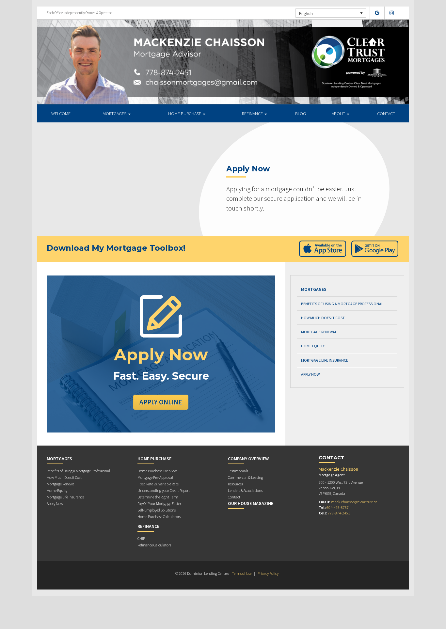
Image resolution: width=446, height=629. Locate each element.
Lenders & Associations (245, 490)
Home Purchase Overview (157, 470)
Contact (386, 114)
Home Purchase (185, 114)
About (339, 114)
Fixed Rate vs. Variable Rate (158, 483)
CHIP (141, 538)
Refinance (253, 114)
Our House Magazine (250, 503)
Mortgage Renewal (319, 331)
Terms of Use (241, 573)
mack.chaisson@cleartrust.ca (354, 501)
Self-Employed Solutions (156, 510)
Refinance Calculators (154, 545)
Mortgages (115, 114)
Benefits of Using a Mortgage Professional (342, 303)
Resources (235, 483)
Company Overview (248, 459)
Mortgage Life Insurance (324, 360)
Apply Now (310, 374)
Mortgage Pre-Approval (155, 477)
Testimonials (238, 470)
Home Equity (313, 345)
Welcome (61, 114)
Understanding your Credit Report (163, 490)
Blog (300, 114)
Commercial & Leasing (245, 477)
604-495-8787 (338, 507)
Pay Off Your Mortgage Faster (159, 503)
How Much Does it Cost (323, 317)
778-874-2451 (339, 513)
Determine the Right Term (157, 497)
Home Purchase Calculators (159, 516)
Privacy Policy (268, 573)
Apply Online (160, 402)
